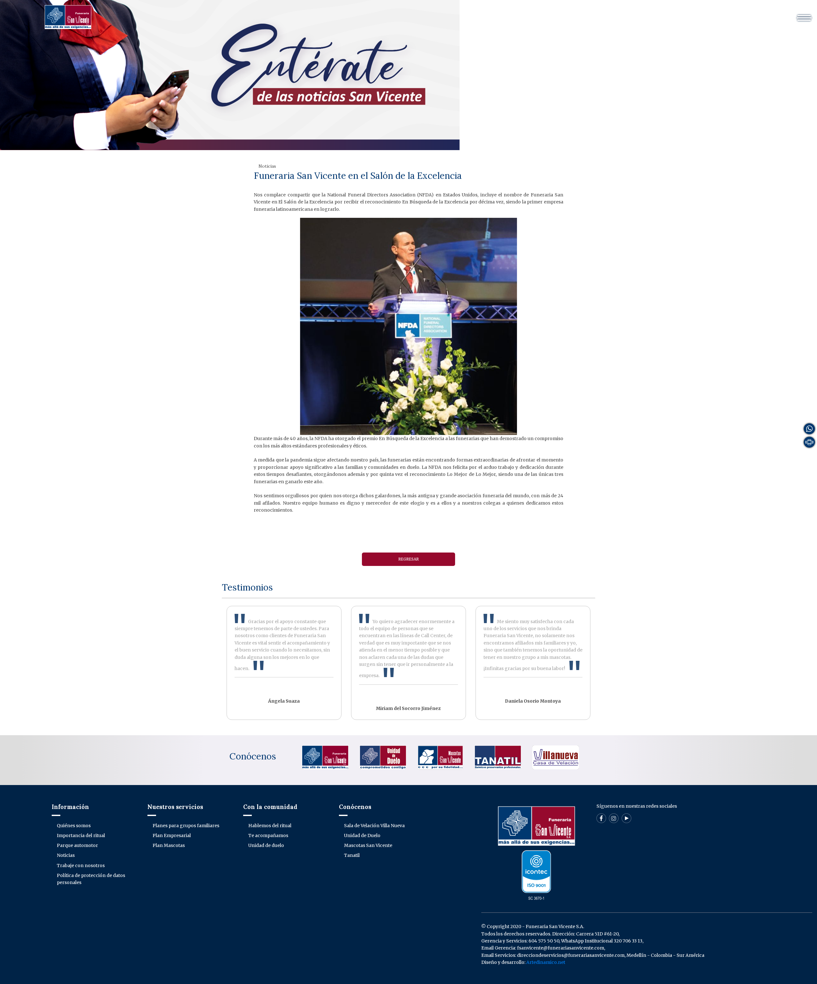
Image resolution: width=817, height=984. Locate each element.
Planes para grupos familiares (186, 825)
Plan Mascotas (169, 845)
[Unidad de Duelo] (383, 757)
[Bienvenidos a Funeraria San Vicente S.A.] (68, 16)
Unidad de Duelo (362, 835)
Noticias (66, 855)
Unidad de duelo (266, 845)
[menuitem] (374, 14)
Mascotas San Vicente (368, 845)
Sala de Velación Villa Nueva (374, 825)
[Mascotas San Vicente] (440, 757)
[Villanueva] (555, 757)
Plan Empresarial (172, 835)
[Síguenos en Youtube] (626, 818)
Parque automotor (77, 845)
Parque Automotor (522, 14)
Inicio (374, 14)
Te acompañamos (268, 835)
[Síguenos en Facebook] (601, 818)
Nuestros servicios (468, 14)
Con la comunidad (575, 14)
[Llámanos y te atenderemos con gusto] (809, 442)
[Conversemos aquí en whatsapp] (809, 428)
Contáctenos (621, 14)
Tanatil (352, 855)
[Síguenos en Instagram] (613, 818)
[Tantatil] (498, 757)
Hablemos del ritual (269, 825)
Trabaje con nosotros (81, 865)
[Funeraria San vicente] (325, 757)
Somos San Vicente (413, 14)
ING (667, 14)
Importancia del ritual (81, 835)
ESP (650, 14)
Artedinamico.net (545, 962)
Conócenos (252, 756)
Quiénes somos (74, 825)
